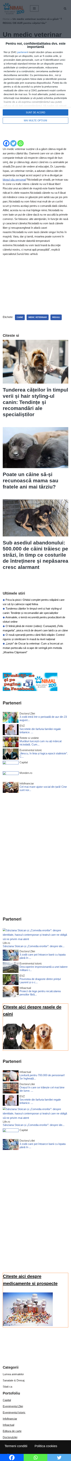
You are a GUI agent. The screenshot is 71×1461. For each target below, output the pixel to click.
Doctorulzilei (10, 1437)
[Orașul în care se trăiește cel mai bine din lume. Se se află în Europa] (11, 1089)
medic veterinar (37, 317)
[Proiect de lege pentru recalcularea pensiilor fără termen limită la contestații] (11, 992)
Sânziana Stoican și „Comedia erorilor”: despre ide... (33, 946)
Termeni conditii (16, 1446)
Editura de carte (12, 1431)
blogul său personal (14, 179)
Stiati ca (7, 1386)
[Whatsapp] (20, 143)
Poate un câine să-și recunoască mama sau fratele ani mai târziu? (30, 480)
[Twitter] (13, 143)
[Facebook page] (30, 690)
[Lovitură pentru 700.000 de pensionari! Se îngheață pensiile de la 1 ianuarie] (11, 1076)
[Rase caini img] (28, 1048)
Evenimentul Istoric (14, 1412)
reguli (56, 317)
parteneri (22, 52)
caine (20, 317)
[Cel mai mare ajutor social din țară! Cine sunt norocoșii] (11, 788)
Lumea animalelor (13, 1374)
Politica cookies (46, 1446)
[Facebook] (6, 143)
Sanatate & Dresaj (13, 1380)
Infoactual (8, 1424)
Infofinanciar (10, 1418)
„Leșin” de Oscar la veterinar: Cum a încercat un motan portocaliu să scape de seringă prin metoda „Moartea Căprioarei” (33, 648)
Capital (7, 1400)
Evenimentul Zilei (13, 1406)
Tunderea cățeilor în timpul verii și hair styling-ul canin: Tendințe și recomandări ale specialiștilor (35, 402)
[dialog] (35, 83)
